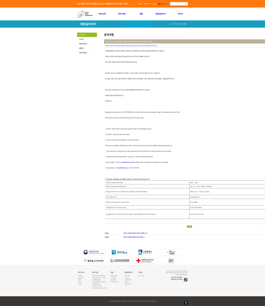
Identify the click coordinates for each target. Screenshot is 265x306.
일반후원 (113, 280)
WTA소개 (102, 13)
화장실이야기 (161, 13)
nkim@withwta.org (122, 168)
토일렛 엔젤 (114, 276)
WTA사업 (121, 13)
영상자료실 (83, 52)
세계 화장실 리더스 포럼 (99, 278)
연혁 (79, 280)
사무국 (180, 13)
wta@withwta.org (126, 162)
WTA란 (80, 276)
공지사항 (82, 35)
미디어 (81, 39)
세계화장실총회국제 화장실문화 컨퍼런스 (99, 281)
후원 (141, 13)
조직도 (80, 284)
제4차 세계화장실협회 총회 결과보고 (134, 237)
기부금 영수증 (115, 282)
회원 (79, 282)
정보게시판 (83, 43)
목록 (189, 227)
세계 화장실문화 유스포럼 (99, 288)
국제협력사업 (96, 284)
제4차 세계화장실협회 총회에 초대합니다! (135, 233)
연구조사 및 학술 (97, 286)
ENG (154, 4)
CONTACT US (147, 4)
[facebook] (162, 4)
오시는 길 (141, 276)
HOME (140, 4)
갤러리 (81, 48)
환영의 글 (81, 278)
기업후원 (113, 278)
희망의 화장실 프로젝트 (98, 276)
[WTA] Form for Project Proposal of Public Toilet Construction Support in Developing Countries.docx (133, 45)
